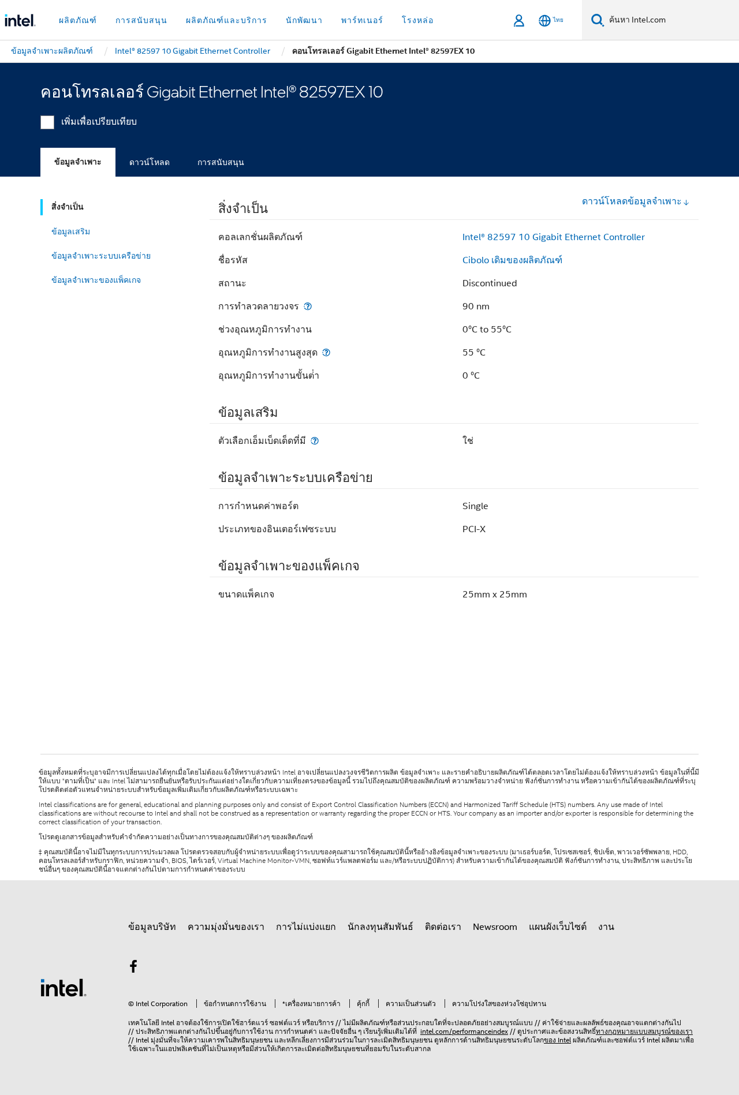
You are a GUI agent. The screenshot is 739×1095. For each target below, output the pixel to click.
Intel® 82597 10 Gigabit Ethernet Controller (553, 237)
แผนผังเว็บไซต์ (558, 927)
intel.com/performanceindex (464, 1031)
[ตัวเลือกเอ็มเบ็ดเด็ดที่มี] (314, 441)
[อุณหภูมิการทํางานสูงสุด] (326, 352)
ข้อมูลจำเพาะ (78, 161)
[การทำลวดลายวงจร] (307, 306)
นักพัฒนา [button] (304, 20)
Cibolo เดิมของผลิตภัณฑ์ (512, 260)
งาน (606, 927)
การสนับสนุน (220, 162)
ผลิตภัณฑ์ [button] (78, 20)
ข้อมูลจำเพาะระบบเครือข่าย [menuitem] (101, 256)
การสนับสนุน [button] (141, 20)
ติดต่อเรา (443, 927)
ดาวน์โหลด (149, 162)
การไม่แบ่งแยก (306, 927)
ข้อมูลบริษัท (152, 927)
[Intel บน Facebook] (133, 968)
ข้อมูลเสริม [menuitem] (70, 231)
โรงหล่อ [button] (418, 20)
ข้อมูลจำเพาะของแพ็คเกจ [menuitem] (96, 280)
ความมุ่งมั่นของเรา (226, 927)
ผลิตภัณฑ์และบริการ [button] (226, 20)
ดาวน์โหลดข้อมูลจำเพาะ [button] (632, 201)
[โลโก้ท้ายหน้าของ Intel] (63, 987)
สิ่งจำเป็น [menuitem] (67, 206)
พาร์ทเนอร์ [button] (362, 20)
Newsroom (495, 927)
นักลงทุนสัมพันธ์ (380, 927)
